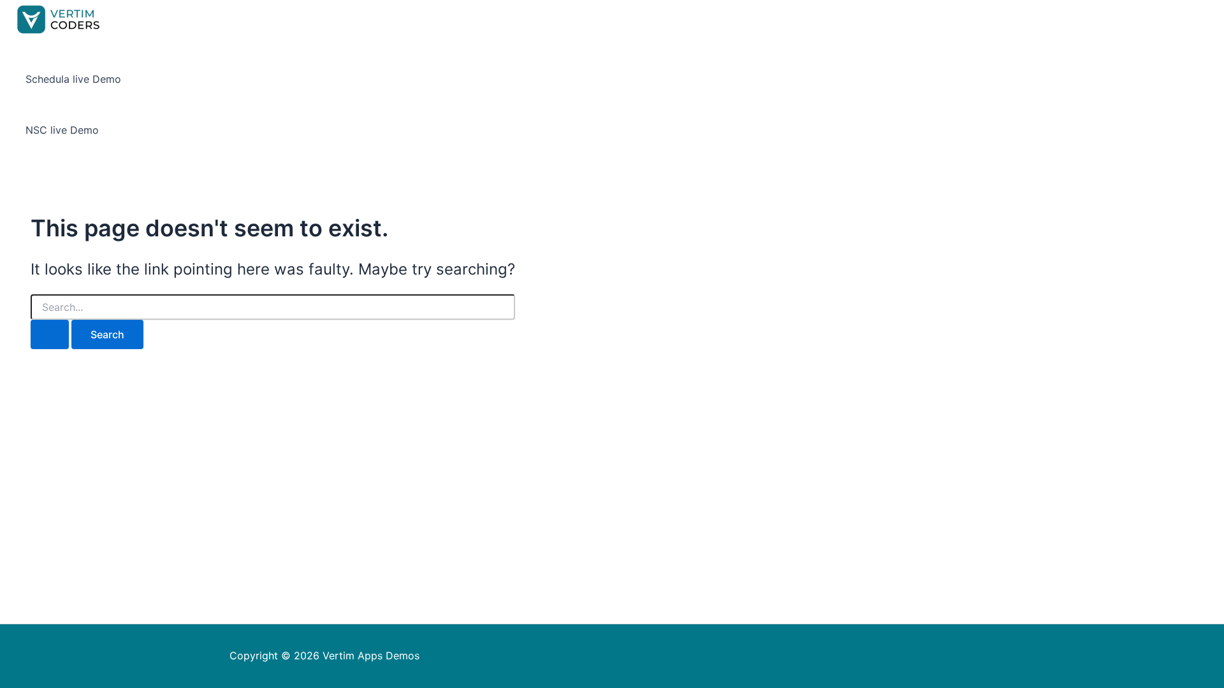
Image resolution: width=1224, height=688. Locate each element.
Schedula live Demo (73, 79)
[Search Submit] (50, 334)
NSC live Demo (62, 130)
